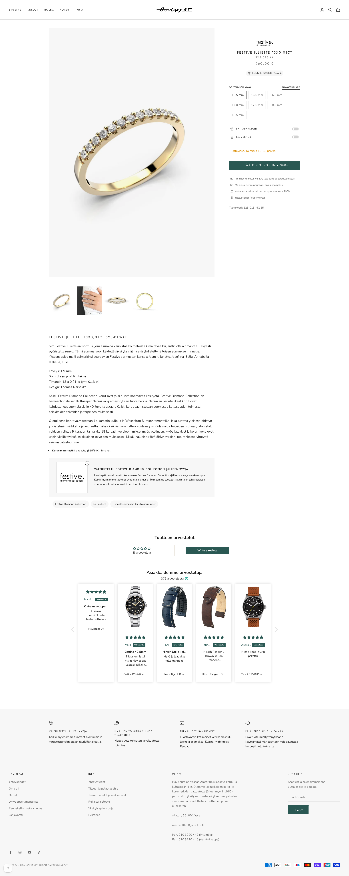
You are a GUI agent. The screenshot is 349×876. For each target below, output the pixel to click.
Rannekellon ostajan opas (25, 808)
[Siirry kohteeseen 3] (117, 300)
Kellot (33, 9)
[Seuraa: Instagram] (20, 852)
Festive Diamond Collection (70, 504)
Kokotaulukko (291, 87)
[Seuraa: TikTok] (39, 852)
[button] (73, 629)
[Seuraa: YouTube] (29, 852)
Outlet (13, 795)
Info (79, 9)
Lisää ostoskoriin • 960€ (265, 165)
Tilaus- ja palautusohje (103, 789)
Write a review (207, 550)
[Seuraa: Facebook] (10, 852)
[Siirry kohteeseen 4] (145, 300)
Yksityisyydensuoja (100, 808)
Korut (65, 9)
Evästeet (94, 815)
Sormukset (99, 504)
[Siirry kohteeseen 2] (90, 300)
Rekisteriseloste (99, 802)
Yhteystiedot (17, 782)
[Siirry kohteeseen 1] (62, 300)
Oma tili (14, 789)
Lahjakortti (16, 815)
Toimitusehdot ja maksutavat (107, 795)
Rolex (49, 9)
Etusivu (15, 9)
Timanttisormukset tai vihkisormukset (134, 504)
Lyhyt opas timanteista (23, 802)
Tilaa (298, 810)
